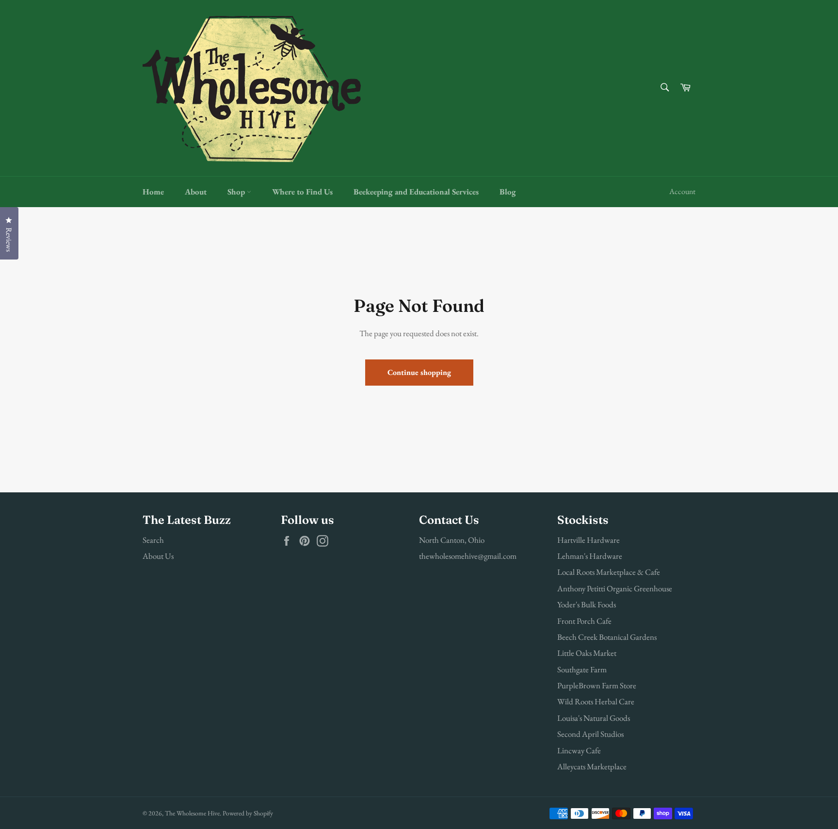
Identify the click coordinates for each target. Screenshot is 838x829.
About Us (158, 556)
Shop (237, 191)
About (196, 191)
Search (153, 540)
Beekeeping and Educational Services (416, 191)
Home (153, 191)
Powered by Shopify (248, 813)
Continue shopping (419, 372)
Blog (508, 191)
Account (682, 191)
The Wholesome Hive (192, 813)
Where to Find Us (302, 191)
